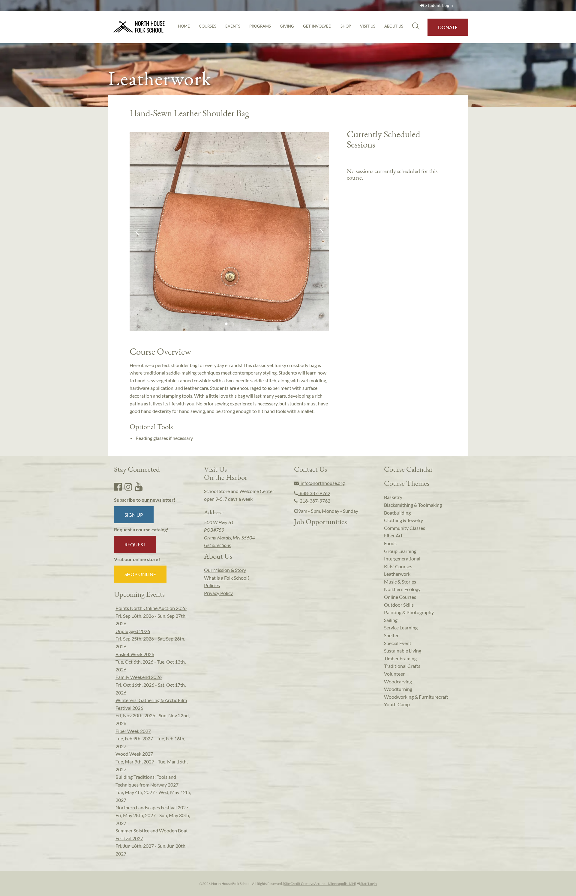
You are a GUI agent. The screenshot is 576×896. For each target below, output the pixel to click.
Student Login (439, 5)
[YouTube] (139, 486)
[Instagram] (128, 486)
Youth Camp (397, 704)
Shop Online (140, 574)
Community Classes (404, 528)
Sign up (133, 515)
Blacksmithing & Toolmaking (413, 505)
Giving (287, 26)
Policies (212, 585)
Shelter (391, 635)
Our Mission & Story (225, 570)
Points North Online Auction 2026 (151, 608)
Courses (207, 26)
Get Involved (317, 26)
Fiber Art (393, 535)
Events (232, 26)
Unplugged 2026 (133, 631)
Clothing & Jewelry (403, 520)
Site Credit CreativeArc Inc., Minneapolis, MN (319, 883)
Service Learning (401, 627)
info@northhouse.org (322, 483)
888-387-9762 (314, 493)
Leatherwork (397, 574)
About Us (393, 26)
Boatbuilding (397, 512)
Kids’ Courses (398, 566)
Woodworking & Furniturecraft (416, 697)
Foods (390, 543)
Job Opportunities (320, 521)
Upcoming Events (139, 594)
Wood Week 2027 (134, 754)
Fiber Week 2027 (133, 731)
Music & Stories (400, 581)
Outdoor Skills (399, 605)
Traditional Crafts (402, 666)
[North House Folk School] (139, 27)
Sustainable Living (402, 650)
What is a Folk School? (226, 578)
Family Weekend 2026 (139, 677)
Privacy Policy (218, 593)
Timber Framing (400, 658)
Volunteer (394, 673)
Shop (345, 26)
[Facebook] (118, 486)
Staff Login (368, 883)
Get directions (217, 545)
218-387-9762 (314, 500)
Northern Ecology (402, 589)
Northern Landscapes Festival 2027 (152, 807)
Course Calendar (408, 469)
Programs (260, 26)
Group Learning (400, 551)
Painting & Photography (409, 612)
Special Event (397, 643)
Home (184, 26)
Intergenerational (402, 558)
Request (135, 544)
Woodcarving (398, 681)
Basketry (393, 497)
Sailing (391, 620)
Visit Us (367, 26)
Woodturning (398, 689)
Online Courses (400, 597)
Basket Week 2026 (135, 654)
